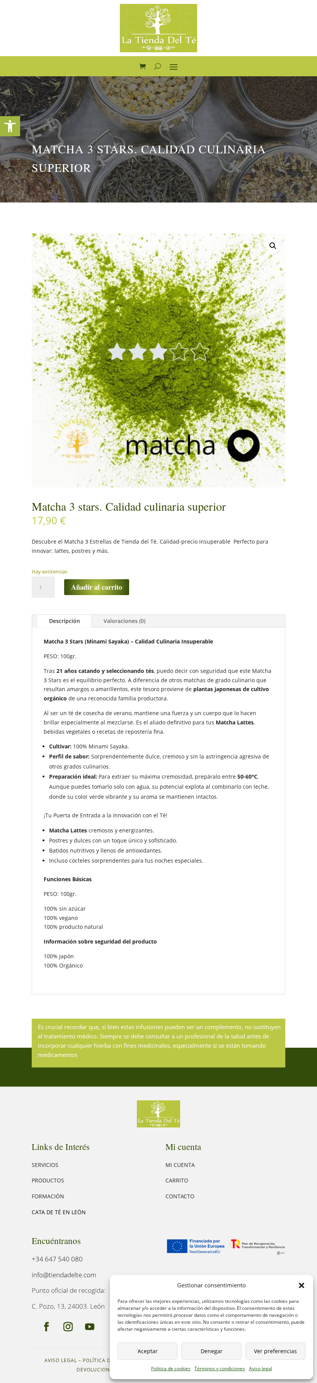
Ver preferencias (275, 1351)
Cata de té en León (59, 1212)
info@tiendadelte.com (64, 1274)
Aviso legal (260, 1368)
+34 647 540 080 (57, 1258)
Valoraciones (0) (124, 621)
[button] (10, 126)
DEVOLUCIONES (96, 1369)
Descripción (64, 621)
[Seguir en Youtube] (89, 1327)
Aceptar (148, 1351)
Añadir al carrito (96, 587)
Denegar (212, 1351)
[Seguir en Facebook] (46, 1327)
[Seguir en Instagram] (68, 1327)
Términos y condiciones (219, 1368)
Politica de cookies (171, 1368)
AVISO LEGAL (60, 1360)
